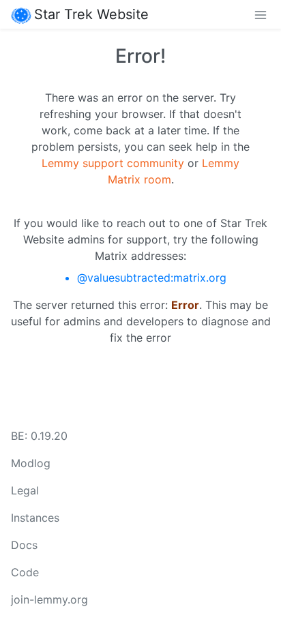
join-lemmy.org (49, 599)
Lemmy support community (113, 163)
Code (25, 572)
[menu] (260, 14)
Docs (24, 545)
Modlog (30, 463)
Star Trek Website (91, 14)
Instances (35, 517)
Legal (25, 490)
